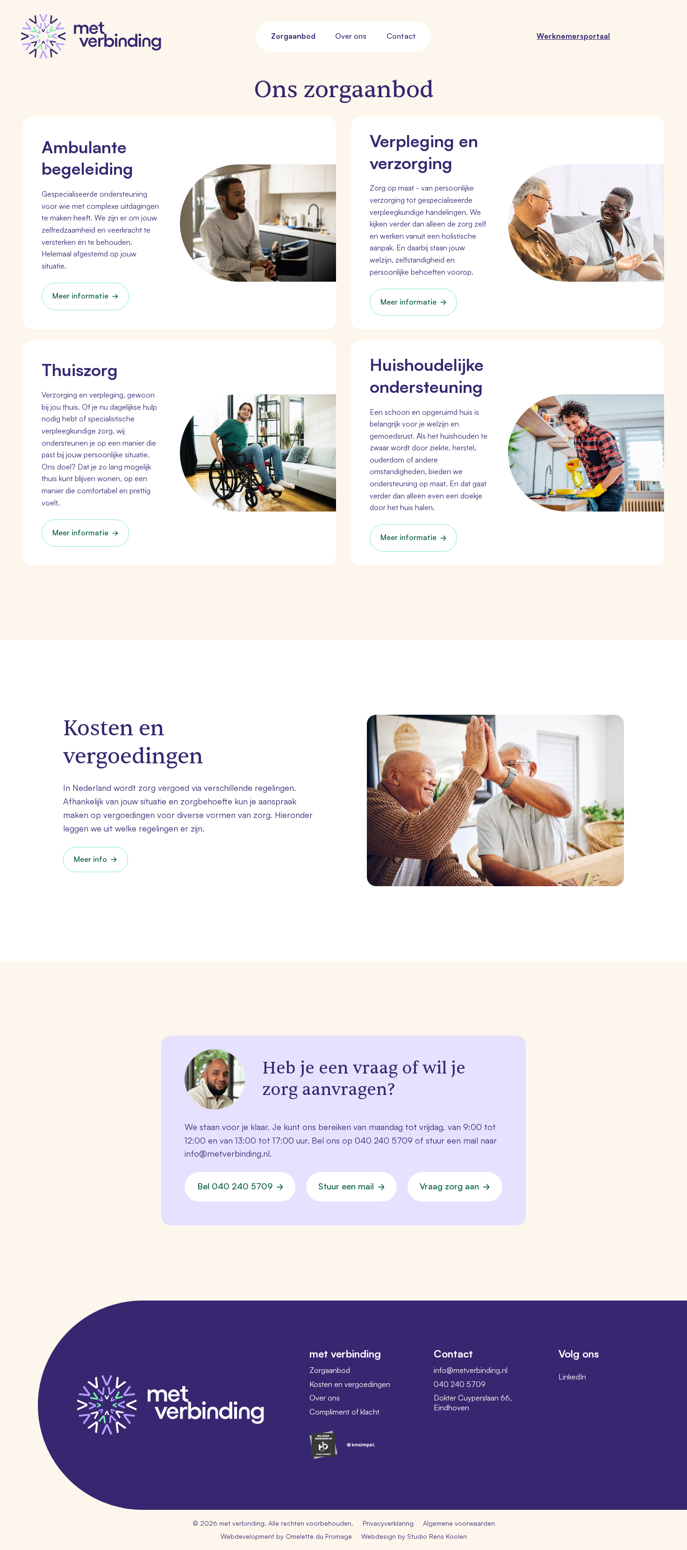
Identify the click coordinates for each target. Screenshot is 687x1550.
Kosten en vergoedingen (349, 1384)
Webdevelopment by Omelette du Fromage (286, 1536)
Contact (401, 36)
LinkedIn (572, 1376)
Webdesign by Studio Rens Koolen (414, 1536)
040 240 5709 (384, 1140)
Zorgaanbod (293, 36)
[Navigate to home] (91, 36)
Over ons (350, 36)
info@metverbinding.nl (227, 1153)
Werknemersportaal (573, 36)
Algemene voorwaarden (459, 1523)
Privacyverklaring (388, 1523)
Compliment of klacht (344, 1411)
